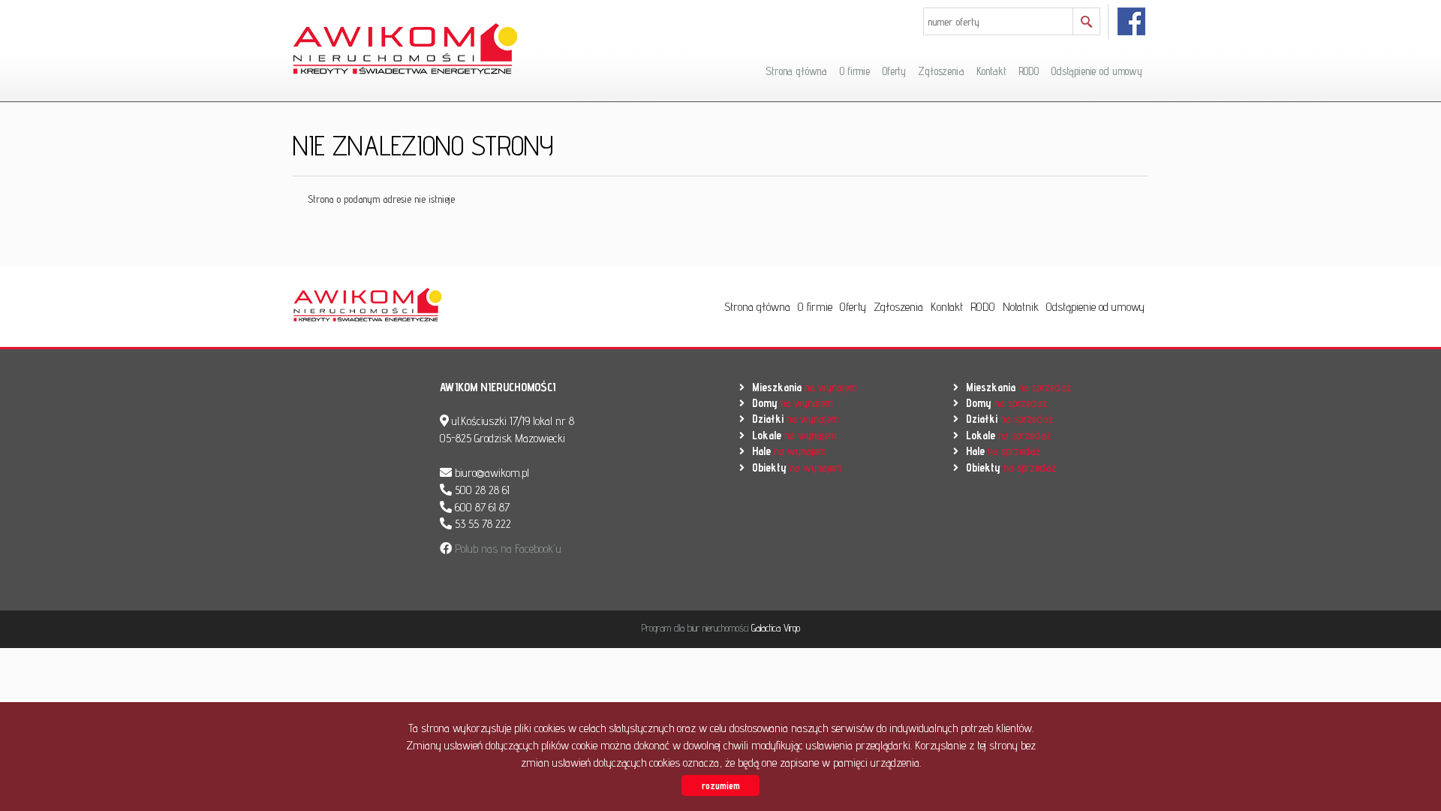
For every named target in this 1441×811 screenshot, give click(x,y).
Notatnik (1021, 307)
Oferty (894, 71)
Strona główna (796, 71)
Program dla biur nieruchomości (696, 628)
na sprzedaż (1018, 387)
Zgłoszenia (941, 71)
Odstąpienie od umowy (1096, 71)
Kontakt (991, 71)
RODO (1028, 71)
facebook (1132, 21)
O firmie (854, 71)
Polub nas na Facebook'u (506, 548)
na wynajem (804, 387)
